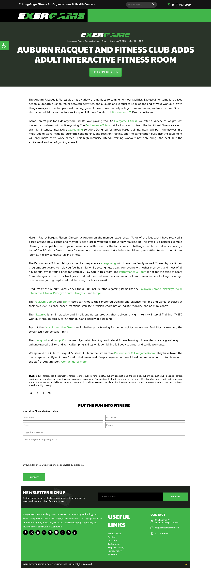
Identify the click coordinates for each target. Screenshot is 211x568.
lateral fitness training (39, 382)
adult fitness (42, 376)
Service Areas (114, 534)
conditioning (35, 379)
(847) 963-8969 (181, 4)
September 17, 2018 (118, 41)
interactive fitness (153, 379)
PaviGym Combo (150, 289)
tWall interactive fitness (59, 327)
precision (149, 382)
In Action (112, 541)
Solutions (112, 537)
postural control (136, 382)
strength (49, 385)
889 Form (112, 554)
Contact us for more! (74, 361)
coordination (49, 379)
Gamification (101, 379)
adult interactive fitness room (66, 376)
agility (102, 376)
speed (32, 385)
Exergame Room (144, 353)
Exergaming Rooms (75, 41)
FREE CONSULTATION (105, 72)
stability (40, 385)
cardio (179, 376)
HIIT (141, 379)
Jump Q (98, 293)
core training (63, 379)
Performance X (121, 112)
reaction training (163, 382)
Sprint (66, 301)
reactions (177, 382)
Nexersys (168, 289)
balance (170, 376)
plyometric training (117, 382)
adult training (90, 376)
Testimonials (114, 544)
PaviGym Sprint (63, 293)
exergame (76, 379)
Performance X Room (98, 125)
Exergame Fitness (125, 121)
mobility (55, 382)
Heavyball (80, 293)
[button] (4, 45)
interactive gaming (172, 379)
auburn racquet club (154, 376)
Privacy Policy (115, 551)
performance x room (70, 382)
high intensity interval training (123, 379)
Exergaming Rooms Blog (95, 41)
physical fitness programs (94, 382)
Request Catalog (116, 548)
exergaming (75, 129)
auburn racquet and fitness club (124, 376)
